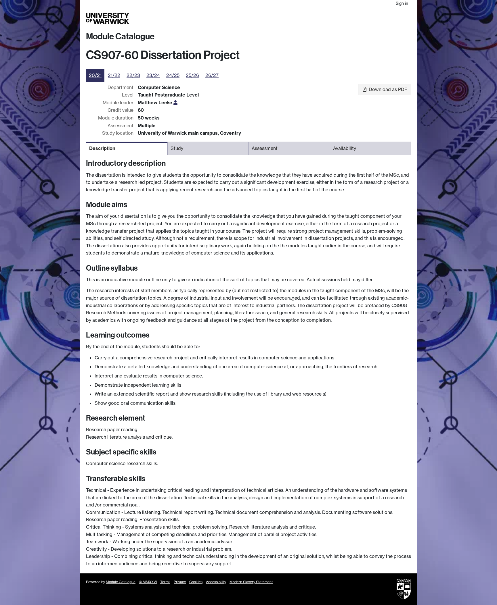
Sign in (402, 3)
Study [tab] (177, 148)
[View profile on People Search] (175, 102)
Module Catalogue (120, 36)
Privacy (180, 582)
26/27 (212, 75)
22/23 (133, 75)
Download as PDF (387, 89)
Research (315, 18)
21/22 (114, 75)
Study (295, 18)
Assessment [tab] (265, 148)
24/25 (172, 75)
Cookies (195, 582)
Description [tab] (102, 148)
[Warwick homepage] (107, 18)
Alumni (358, 18)
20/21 (95, 75)
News (374, 18)
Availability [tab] (344, 148)
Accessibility (216, 582)
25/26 (192, 75)
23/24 (153, 75)
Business (338, 18)
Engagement (397, 18)
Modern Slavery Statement (251, 582)
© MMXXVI (148, 582)
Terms (165, 582)
